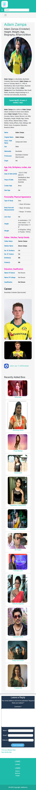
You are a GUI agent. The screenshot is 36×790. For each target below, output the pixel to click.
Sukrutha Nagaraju (18, 604)
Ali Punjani (18, 550)
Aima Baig (18, 397)
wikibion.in (24, 787)
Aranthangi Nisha (18, 430)
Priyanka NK (18, 688)
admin (12, 366)
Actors (17, 771)
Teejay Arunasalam (18, 660)
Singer (18, 775)
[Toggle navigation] (5, 15)
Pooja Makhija (18, 451)
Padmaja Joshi (18, 571)
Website (5, 740)
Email (5, 735)
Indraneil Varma (18, 637)
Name (5, 730)
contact (17, 764)
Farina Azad (18, 473)
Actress (17, 773)
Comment (18, 707)
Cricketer (26, 366)
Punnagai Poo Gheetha (18, 529)
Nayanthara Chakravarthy (18, 505)
